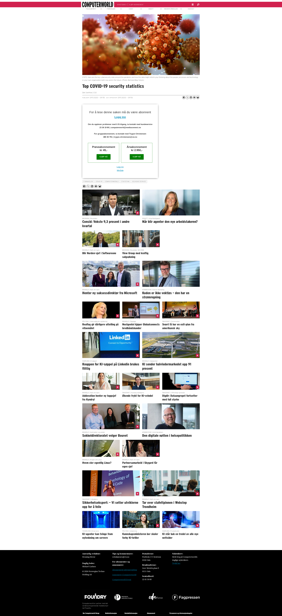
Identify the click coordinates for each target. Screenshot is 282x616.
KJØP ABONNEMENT (136, 5)
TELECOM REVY (91, 9)
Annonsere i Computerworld (124, 574)
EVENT (131, 9)
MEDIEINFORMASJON (171, 9)
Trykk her (176, 563)
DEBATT (150, 9)
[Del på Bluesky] (197, 97)
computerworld (112, 181)
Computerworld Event (121, 579)
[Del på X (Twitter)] (187, 97)
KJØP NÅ (104, 157)
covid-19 (99, 181)
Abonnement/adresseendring (124, 569)
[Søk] (198, 4)
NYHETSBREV (122, 5)
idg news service (139, 181)
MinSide (120, 170)
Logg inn (120, 117)
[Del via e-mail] (194, 97)
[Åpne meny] (192, 4)
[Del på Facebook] (183, 97)
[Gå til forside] (97, 4)
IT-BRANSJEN (111, 9)
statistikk (125, 181)
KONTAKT (191, 9)
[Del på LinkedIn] (190, 97)
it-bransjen (88, 181)
